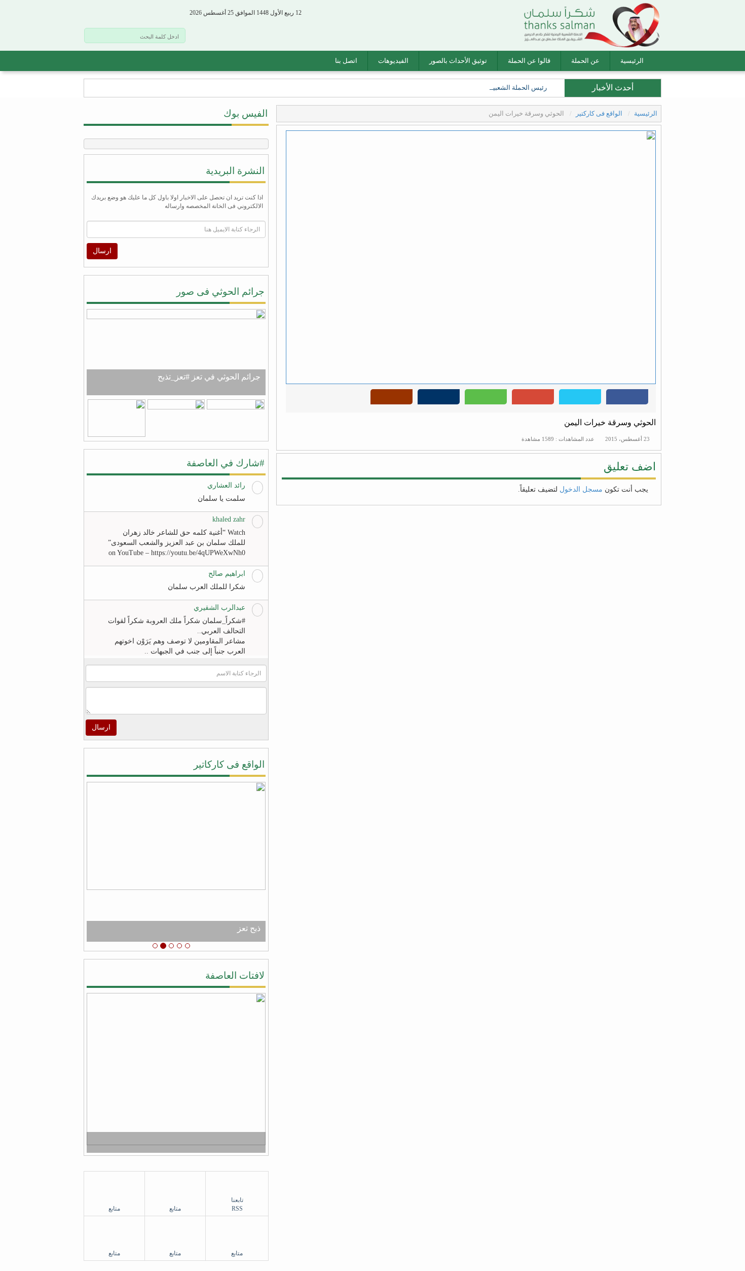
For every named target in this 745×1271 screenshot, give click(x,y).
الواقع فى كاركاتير (229, 764)
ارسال (102, 251)
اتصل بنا (346, 60)
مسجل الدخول (581, 489)
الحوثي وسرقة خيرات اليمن (610, 422)
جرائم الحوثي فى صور (220, 291)
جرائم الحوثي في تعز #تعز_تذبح (209, 376)
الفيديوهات (393, 60)
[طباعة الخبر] (439, 399)
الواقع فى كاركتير (600, 113)
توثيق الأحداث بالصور (458, 60)
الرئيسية (632, 60)
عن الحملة (585, 60)
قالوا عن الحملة (529, 60)
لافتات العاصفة (235, 975)
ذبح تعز (248, 928)
